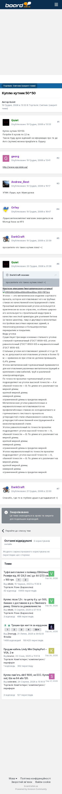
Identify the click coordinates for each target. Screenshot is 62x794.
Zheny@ (11, 633)
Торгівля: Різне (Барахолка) (18, 587)
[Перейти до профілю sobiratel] (52, 676)
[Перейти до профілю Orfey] (6, 209)
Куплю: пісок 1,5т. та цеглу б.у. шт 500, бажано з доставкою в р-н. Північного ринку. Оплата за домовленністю (25, 603)
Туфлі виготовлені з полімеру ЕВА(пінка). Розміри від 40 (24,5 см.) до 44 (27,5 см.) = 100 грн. (27, 576)
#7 (58, 488)
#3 (58, 183)
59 (36, 629)
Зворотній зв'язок (21, 782)
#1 (58, 121)
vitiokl (10, 584)
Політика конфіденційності (35, 778)
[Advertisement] (31, 42)
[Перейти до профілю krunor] (51, 651)
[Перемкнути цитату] (7, 275)
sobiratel (11, 681)
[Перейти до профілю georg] (6, 158)
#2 (58, 158)
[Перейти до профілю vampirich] (51, 627)
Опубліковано (31, 124)
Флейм (7, 636)
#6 (58, 263)
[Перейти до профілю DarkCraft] (6, 238)
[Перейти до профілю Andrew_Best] (6, 184)
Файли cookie (43, 782)
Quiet (12, 102)
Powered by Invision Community (31, 789)
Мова (12, 778)
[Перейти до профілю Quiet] (6, 122)
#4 (58, 209)
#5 (58, 238)
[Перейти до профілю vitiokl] (51, 574)
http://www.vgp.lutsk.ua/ (15, 167)
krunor (10, 656)
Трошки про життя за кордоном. (29, 625)
